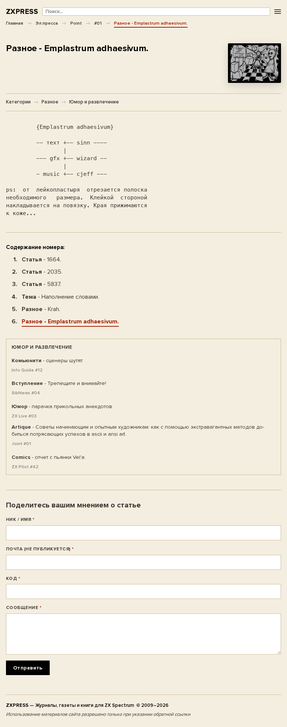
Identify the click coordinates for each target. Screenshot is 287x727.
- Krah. (41, 309)
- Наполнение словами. (60, 297)
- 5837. (41, 284)
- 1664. (41, 259)
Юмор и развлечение (94, 102)
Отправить (28, 668)
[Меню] (277, 11)
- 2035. (42, 272)
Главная (14, 23)
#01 (98, 23)
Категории (18, 102)
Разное (49, 102)
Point (76, 23)
